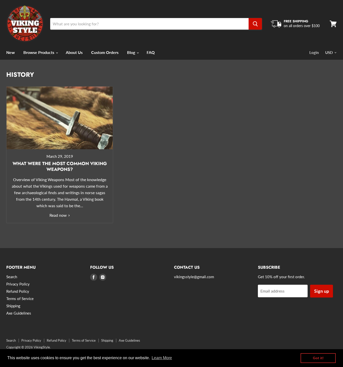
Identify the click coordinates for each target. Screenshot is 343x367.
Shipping (13, 306)
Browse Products (39, 52)
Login (314, 52)
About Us (74, 52)
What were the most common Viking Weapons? (60, 166)
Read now (58, 215)
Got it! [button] (318, 358)
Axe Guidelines (18, 313)
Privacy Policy (18, 284)
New (10, 52)
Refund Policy (17, 291)
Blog (131, 52)
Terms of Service (20, 298)
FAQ (151, 52)
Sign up (321, 291)
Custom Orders (105, 52)
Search (11, 276)
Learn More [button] (162, 358)
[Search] (255, 24)
